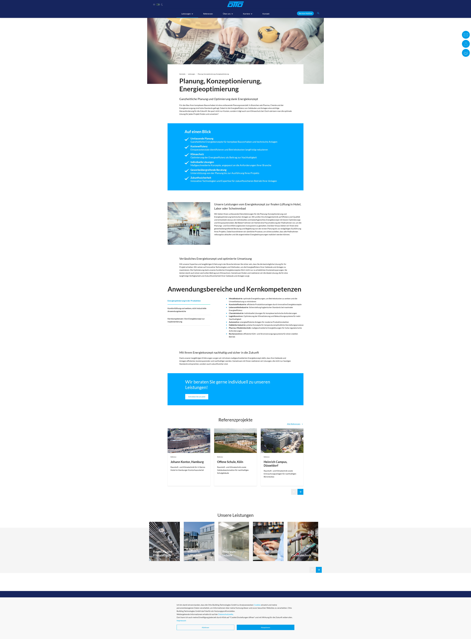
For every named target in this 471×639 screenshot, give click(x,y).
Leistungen (191, 74)
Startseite (182, 74)
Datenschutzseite (225, 614)
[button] (187, 15)
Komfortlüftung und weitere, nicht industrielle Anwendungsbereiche (187, 309)
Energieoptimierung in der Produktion (184, 300)
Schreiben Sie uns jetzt (196, 397)
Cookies (257, 605)
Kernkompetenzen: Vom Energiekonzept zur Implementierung (186, 320)
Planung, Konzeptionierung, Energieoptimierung (213, 74)
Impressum (181, 620)
